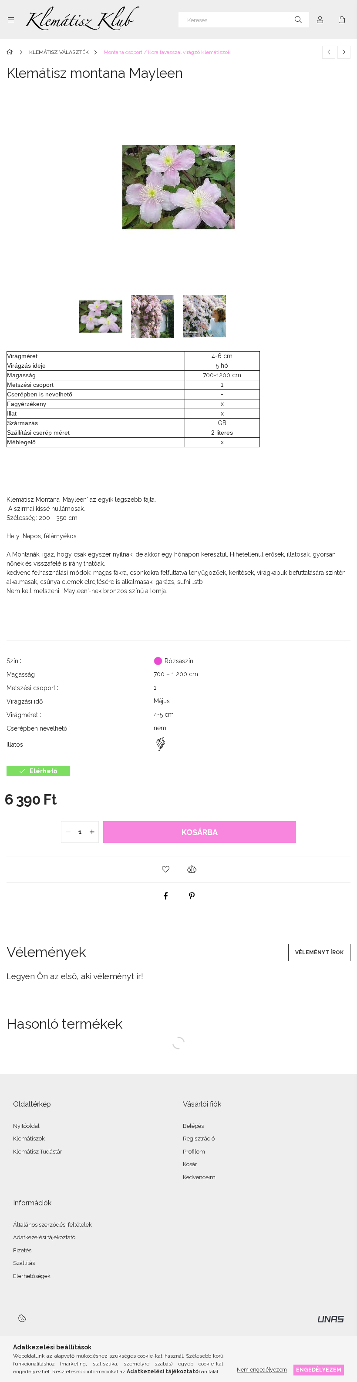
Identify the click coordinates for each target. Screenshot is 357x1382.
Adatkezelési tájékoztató (44, 1237)
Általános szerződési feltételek (52, 1224)
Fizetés (22, 1250)
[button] (165, 869)
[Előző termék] (328, 52)
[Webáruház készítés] (331, 1318)
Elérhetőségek (32, 1276)
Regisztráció (199, 1138)
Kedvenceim (199, 1177)
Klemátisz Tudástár (37, 1151)
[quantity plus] (91, 832)
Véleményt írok (319, 952)
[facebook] (165, 895)
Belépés (193, 1126)
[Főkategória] (11, 52)
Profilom (194, 1151)
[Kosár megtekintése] (342, 19)
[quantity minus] (67, 832)
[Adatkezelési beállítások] (22, 1318)
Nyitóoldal (26, 1126)
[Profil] (320, 19)
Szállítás (24, 1263)
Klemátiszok (29, 1138)
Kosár (190, 1164)
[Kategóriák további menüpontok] (11, 19)
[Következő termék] (343, 52)
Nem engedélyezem (262, 1369)
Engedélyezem (318, 1369)
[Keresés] (298, 19)
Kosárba (200, 832)
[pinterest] (191, 895)
